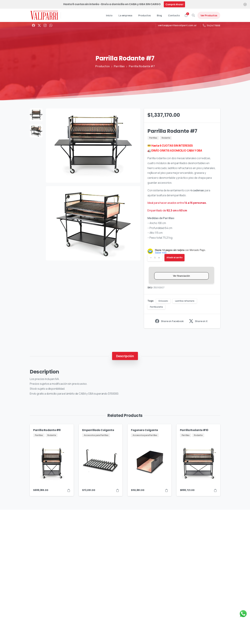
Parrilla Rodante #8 (47, 430)
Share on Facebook (172, 321)
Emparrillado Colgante (98, 430)
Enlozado (163, 300)
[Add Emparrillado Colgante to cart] (117, 490)
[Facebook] (33, 25)
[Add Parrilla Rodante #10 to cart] (215, 490)
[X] (39, 25)
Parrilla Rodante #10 (194, 430)
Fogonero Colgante (144, 430)
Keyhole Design (106, 621)
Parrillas (119, 66)
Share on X (201, 321)
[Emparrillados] (41, 561)
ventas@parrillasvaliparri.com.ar (177, 25)
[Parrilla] (35, 561)
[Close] (245, 4)
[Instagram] (45, 25)
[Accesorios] (47, 561)
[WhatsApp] (50, 25)
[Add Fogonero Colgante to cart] (166, 490)
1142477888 (213, 25)
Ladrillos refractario (185, 300)
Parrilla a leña (156, 306)
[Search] (193, 15)
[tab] (125, 356)
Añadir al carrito (174, 257)
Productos (102, 66)
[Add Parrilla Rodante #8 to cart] (68, 490)
